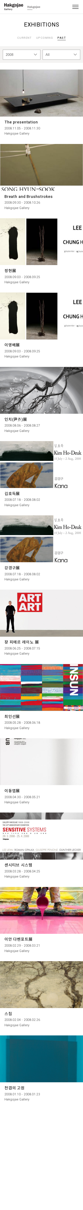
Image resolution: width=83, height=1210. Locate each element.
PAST (61, 37)
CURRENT (24, 37)
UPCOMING (44, 37)
